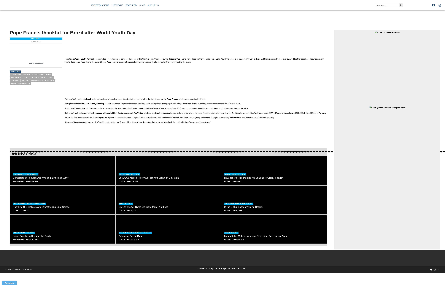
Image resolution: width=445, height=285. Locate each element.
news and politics (37, 80)
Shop (142, 5)
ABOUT (200, 269)
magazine (25, 80)
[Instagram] (440, 5)
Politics (241, 174)
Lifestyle (117, 5)
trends (13, 83)
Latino (50, 77)
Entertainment (100, 5)
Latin (25, 77)
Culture (122, 174)
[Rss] (438, 269)
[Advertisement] (265, 18)
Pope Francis (49, 80)
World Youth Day (24, 83)
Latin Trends (34, 77)
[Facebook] (433, 5)
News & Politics (36, 38)
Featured (131, 5)
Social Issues (32, 174)
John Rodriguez (16, 77)
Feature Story (16, 74)
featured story (37, 74)
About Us (153, 5)
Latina (43, 77)
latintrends (15, 80)
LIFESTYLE (230, 269)
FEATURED (219, 269)
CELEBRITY (242, 269)
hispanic (48, 74)
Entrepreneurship (232, 203)
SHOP (209, 269)
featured (27, 74)
